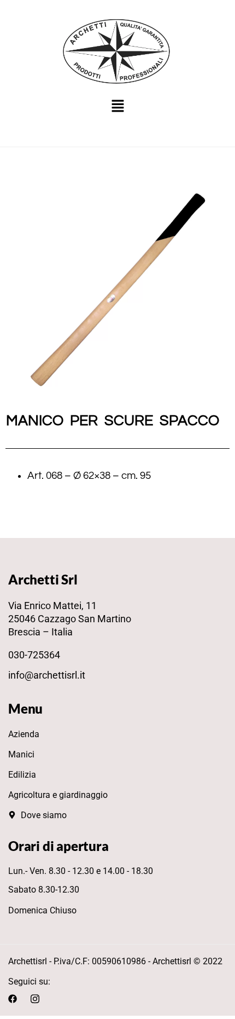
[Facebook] (12, 998)
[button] (117, 107)
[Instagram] (35, 998)
